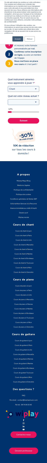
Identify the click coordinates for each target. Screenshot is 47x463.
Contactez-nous (23, 434)
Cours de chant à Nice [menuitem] (23, 268)
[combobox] (23, 89)
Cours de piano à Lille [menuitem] (24, 295)
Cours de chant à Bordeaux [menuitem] (23, 258)
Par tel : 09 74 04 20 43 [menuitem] (23, 405)
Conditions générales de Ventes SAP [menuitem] (23, 199)
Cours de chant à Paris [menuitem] (23, 235)
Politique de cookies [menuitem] (23, 194)
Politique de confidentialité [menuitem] (23, 190)
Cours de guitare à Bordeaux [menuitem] (23, 368)
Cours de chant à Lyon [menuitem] (23, 231)
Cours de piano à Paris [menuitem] (23, 290)
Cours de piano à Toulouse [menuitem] (24, 318)
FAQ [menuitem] (23, 395)
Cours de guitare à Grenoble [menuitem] (23, 382)
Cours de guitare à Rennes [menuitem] (23, 359)
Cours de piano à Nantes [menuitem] (23, 309)
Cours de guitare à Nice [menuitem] (23, 377)
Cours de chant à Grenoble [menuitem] (23, 272)
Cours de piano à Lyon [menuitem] (23, 286)
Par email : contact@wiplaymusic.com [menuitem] (24, 400)
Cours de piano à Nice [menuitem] (23, 322)
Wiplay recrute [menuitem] (23, 217)
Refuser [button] (30, 39)
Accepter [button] (18, 39)
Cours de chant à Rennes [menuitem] (23, 249)
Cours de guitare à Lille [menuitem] (23, 350)
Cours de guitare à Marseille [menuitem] (23, 354)
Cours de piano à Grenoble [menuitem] (23, 327)
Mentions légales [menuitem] (23, 185)
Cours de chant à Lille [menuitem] (23, 240)
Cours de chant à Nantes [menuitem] (23, 254)
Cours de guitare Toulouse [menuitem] (23, 373)
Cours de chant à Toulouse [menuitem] (23, 263)
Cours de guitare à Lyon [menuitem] (23, 341)
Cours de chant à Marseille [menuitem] (23, 245)
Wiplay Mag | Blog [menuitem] (23, 181)
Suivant (23, 121)
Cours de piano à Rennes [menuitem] (23, 304)
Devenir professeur (23, 450)
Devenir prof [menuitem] (23, 213)
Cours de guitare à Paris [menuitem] (23, 345)
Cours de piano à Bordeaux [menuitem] (23, 313)
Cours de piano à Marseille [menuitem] (23, 299)
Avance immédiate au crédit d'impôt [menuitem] (23, 208)
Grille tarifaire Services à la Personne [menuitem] (23, 204)
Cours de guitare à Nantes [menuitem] (23, 363)
